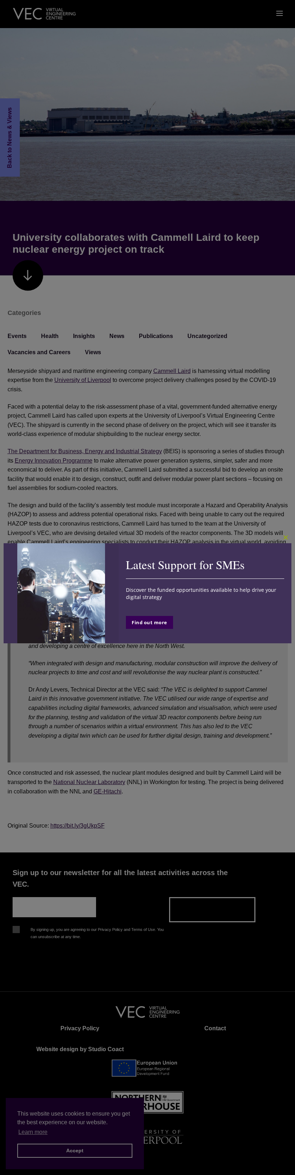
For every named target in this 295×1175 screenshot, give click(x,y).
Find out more (149, 622)
